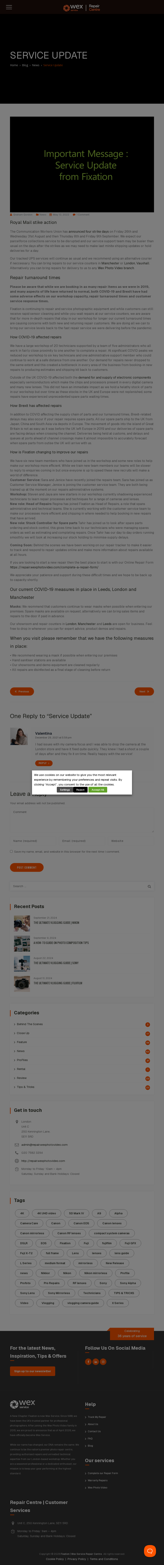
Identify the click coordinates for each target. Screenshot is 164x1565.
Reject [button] (80, 789)
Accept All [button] (98, 789)
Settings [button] (65, 789)
